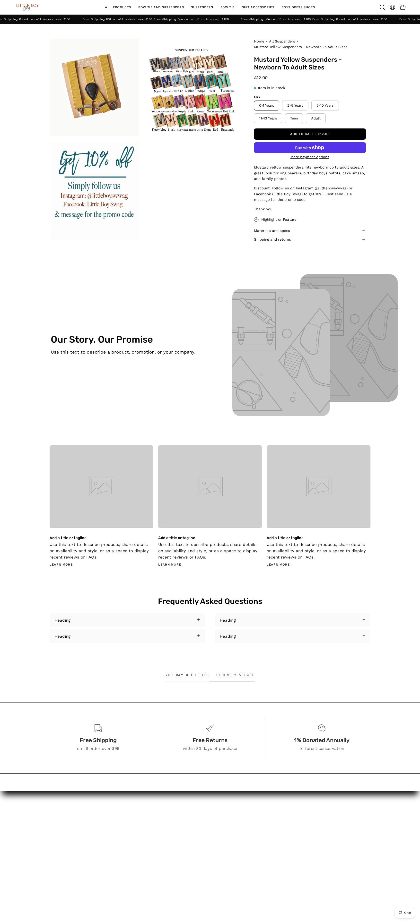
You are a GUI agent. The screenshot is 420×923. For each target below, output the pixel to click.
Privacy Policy (244, 874)
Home (259, 41)
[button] (161, 7)
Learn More (61, 564)
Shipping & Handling (251, 866)
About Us (240, 826)
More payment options (309, 157)
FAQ (235, 843)
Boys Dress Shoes (200, 866)
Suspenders (194, 841)
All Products (194, 818)
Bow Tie (190, 849)
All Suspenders (282, 41)
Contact (239, 834)
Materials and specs (272, 231)
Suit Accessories (198, 858)
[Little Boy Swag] (27, 7)
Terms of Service (248, 883)
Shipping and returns (272, 239)
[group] (210, 506)
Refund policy (245, 891)
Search (238, 818)
